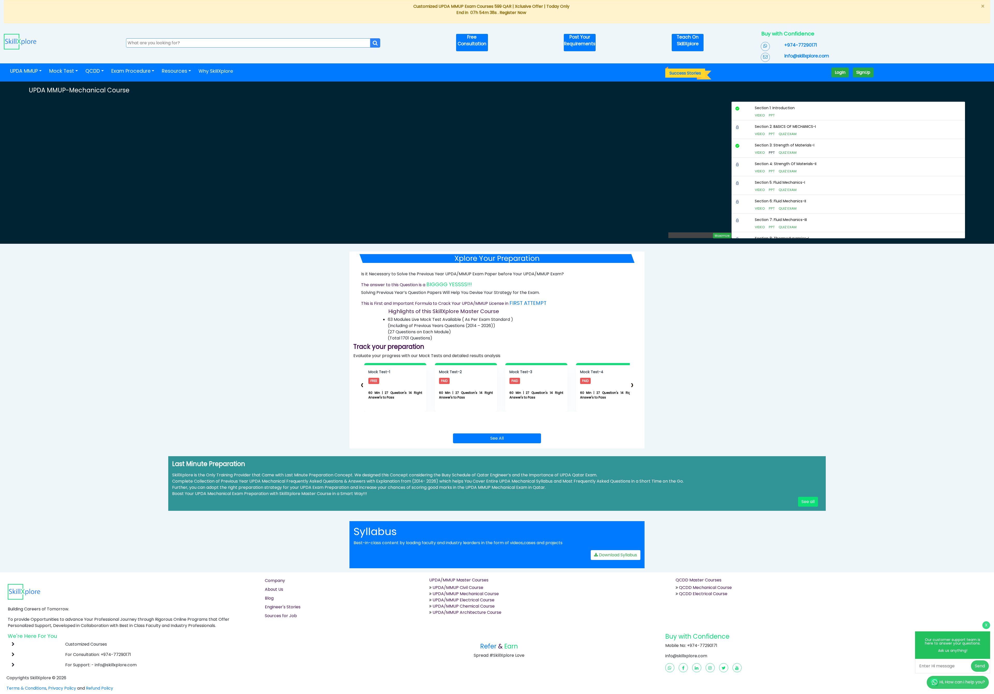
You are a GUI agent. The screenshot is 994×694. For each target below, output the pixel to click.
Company (275, 581)
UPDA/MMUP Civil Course (458, 587)
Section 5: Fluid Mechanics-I (780, 182)
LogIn (840, 72)
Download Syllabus (617, 555)
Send (980, 666)
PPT (772, 115)
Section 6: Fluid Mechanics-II (780, 201)
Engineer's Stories (283, 607)
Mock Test (61, 71)
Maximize (722, 235)
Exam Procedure (131, 71)
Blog (269, 598)
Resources (174, 71)
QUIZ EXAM (787, 133)
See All (497, 438)
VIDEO (760, 115)
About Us (274, 589)
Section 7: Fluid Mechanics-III (781, 219)
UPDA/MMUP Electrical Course (463, 600)
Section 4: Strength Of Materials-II (785, 163)
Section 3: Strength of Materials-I (784, 145)
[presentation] (362, 384)
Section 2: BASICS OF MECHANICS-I (785, 126)
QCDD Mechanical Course (705, 587)
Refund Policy (99, 688)
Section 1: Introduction (775, 107)
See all (808, 502)
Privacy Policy (62, 688)
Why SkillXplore (216, 71)
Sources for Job (281, 616)
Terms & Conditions (26, 688)
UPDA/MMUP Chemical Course (464, 606)
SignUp (863, 72)
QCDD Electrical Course (702, 594)
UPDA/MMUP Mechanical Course (466, 594)
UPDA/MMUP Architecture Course (467, 612)
